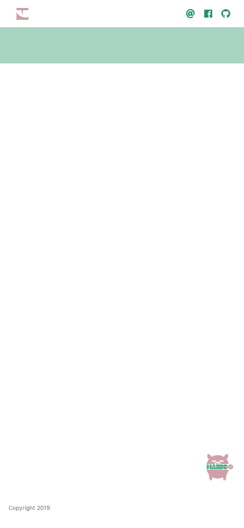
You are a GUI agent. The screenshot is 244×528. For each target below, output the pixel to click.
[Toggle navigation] (22, 14)
